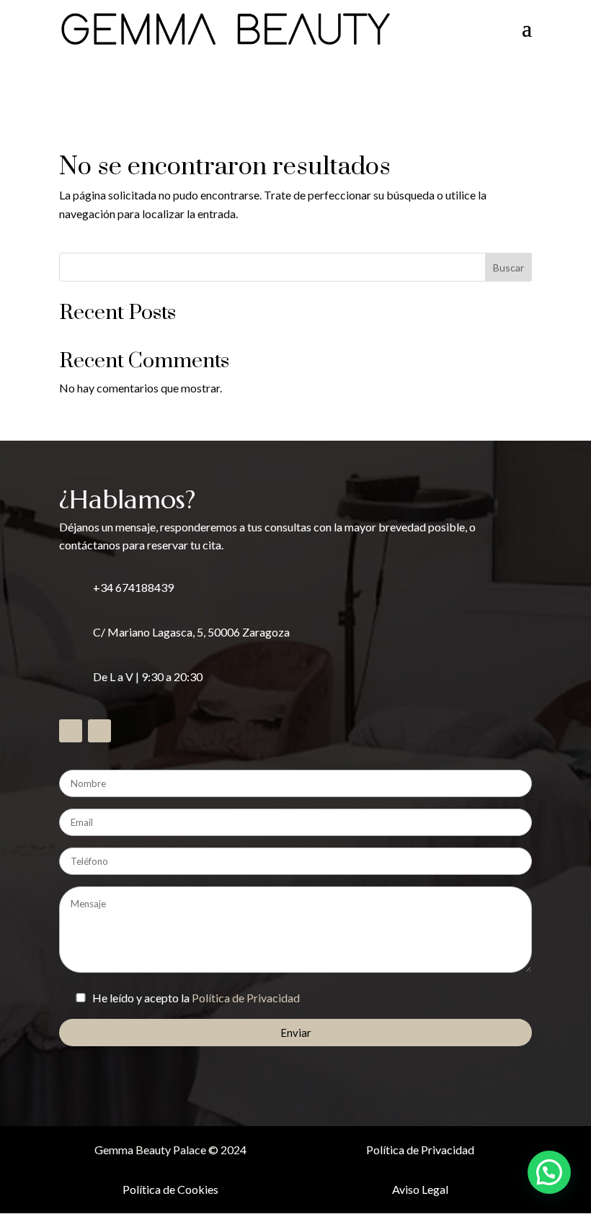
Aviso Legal (420, 1189)
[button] (549, 1172)
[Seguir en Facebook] (70, 730)
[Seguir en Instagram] (99, 730)
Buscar (508, 267)
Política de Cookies (170, 1189)
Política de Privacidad (246, 997)
